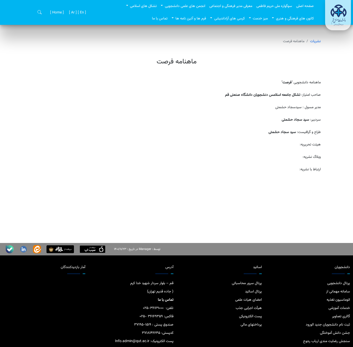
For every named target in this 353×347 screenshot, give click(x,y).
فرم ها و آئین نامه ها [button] (190, 18)
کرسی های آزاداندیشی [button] (229, 18)
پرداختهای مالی (251, 325)
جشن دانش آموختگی (335, 333)
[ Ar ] (72, 13)
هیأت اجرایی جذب (249, 308)
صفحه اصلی (305, 6)
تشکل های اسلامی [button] (143, 6)
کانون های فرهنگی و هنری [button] (294, 18)
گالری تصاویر (341, 316)
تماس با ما (159, 18)
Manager (145, 249)
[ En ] (81, 13)
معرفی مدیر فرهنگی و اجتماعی (230, 6)
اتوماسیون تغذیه (338, 300)
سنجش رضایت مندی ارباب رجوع (326, 341)
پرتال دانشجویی (338, 283)
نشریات (315, 41)
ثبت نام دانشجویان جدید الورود (328, 325)
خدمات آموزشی (339, 308)
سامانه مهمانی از (338, 291)
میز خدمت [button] (260, 18)
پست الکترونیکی (250, 316)
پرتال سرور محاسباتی (247, 283)
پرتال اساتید (253, 291)
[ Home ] (56, 13)
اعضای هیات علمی (248, 300)
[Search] (39, 12)
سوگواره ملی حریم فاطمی (274, 6)
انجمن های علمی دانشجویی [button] (184, 6)
